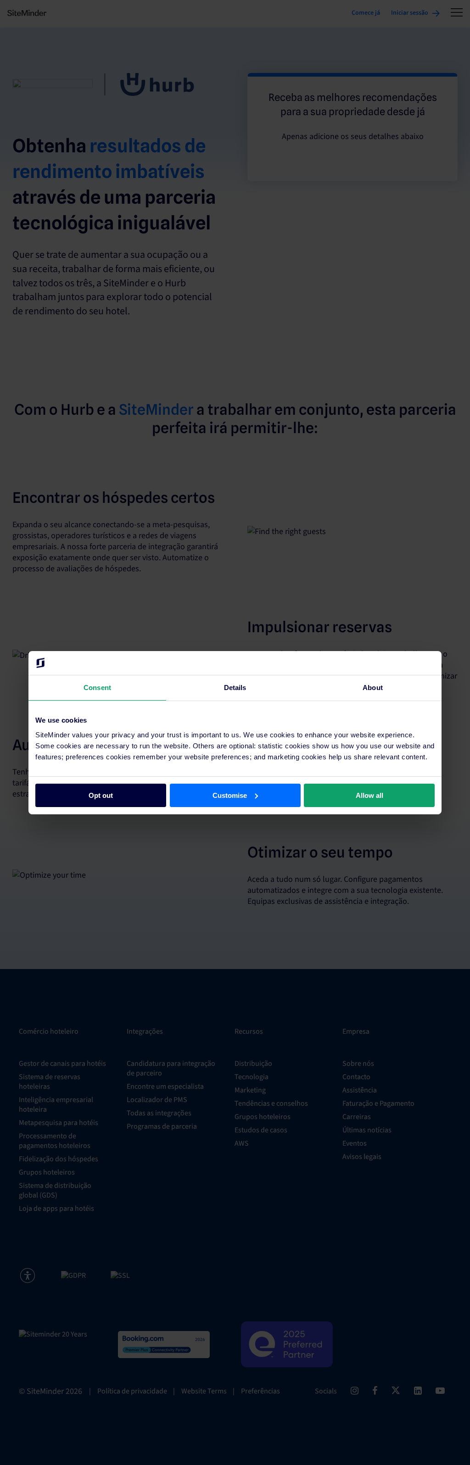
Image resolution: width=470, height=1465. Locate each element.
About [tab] (373, 687)
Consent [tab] (97, 687)
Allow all (369, 795)
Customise (230, 795)
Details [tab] (235, 687)
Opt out (101, 795)
